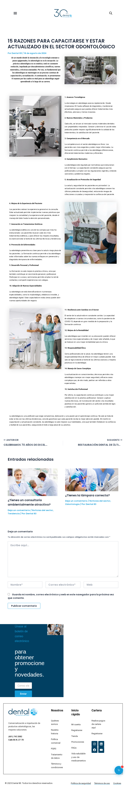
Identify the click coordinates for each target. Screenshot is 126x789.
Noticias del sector (42, 510)
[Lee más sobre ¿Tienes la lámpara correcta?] (91, 479)
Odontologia (72, 504)
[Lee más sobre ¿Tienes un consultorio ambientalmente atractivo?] (33, 482)
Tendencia (14, 513)
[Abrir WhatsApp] (118, 781)
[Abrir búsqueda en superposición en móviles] (110, 13)
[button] (15, 13)
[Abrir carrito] (119, 770)
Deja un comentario (19, 510)
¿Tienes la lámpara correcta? (87, 495)
